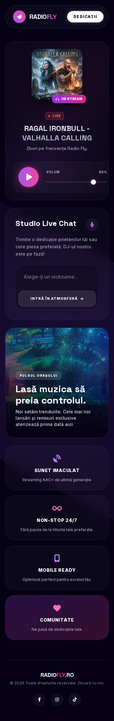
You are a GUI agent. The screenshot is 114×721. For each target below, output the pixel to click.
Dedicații (85, 16)
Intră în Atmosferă (54, 298)
